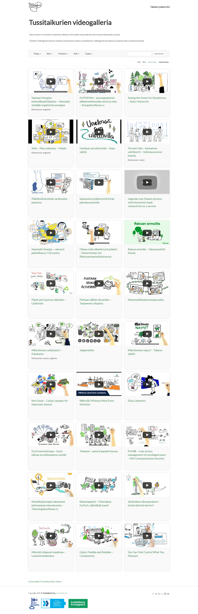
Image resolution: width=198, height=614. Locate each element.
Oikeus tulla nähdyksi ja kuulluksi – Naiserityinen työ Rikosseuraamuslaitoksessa (98, 253)
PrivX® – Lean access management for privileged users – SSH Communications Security (147, 455)
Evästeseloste (61, 593)
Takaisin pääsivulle (160, 6)
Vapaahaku (159, 54)
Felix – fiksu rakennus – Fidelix (49, 148)
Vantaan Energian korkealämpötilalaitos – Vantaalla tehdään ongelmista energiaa (51, 101)
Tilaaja (36, 53)
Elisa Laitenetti (137, 400)
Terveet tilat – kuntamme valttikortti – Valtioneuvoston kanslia (145, 152)
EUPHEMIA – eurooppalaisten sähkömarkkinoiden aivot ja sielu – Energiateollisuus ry (98, 101)
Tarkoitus (62, 53)
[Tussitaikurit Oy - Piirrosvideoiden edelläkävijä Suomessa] (41, 7)
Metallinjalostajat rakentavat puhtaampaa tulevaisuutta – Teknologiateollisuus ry (48, 505)
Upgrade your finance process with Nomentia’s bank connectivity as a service (145, 202)
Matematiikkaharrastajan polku (146, 299)
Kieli (76, 53)
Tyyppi (88, 53)
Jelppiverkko (87, 350)
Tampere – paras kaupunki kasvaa (99, 451)
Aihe (49, 53)
